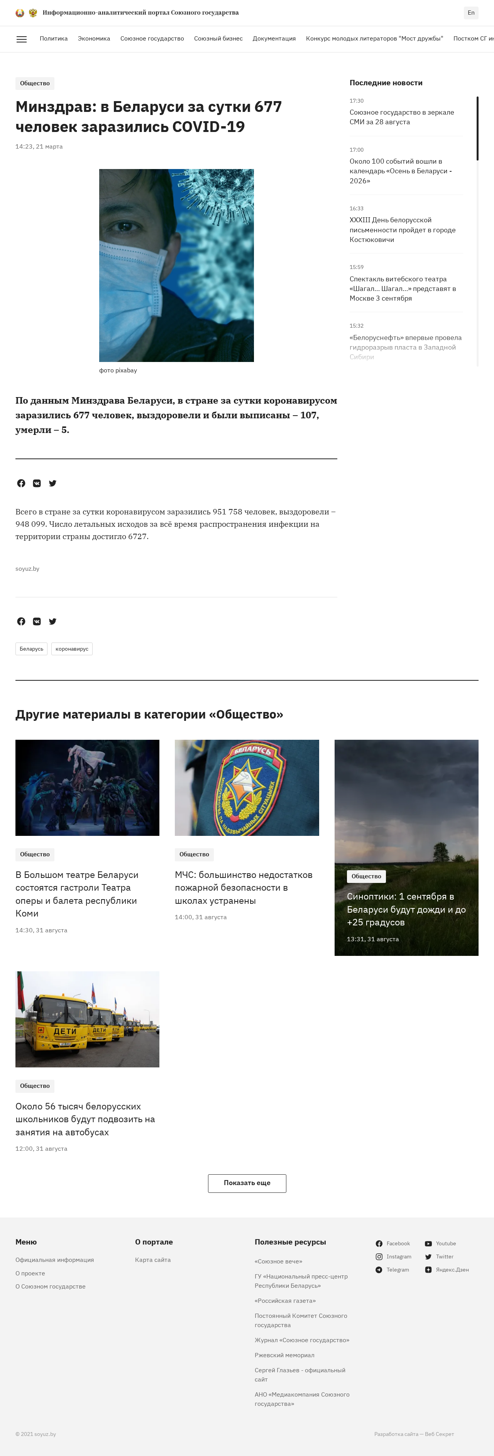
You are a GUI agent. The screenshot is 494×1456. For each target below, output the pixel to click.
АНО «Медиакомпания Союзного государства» (302, 1398)
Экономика (94, 38)
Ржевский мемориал (285, 1354)
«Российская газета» (285, 1300)
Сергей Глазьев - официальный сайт (300, 1374)
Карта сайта (153, 1259)
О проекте (30, 1272)
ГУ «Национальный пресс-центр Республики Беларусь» (301, 1280)
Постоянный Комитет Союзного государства (301, 1320)
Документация (274, 38)
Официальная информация (54, 1259)
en (471, 12)
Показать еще (247, 1182)
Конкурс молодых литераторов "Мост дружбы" (374, 38)
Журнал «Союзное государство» (302, 1339)
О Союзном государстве (50, 1286)
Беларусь (31, 648)
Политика (54, 38)
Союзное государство (152, 38)
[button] (21, 483)
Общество (35, 82)
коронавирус (72, 648)
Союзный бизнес (218, 38)
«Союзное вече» (278, 1260)
